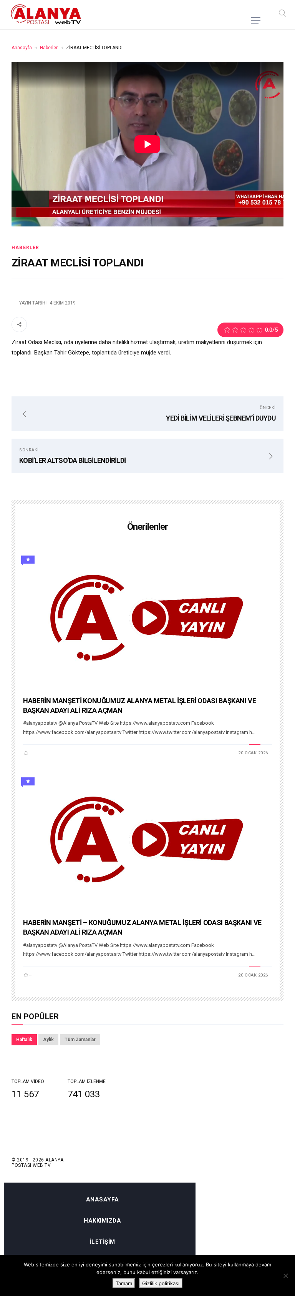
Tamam (124, 1283)
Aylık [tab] (48, 1039)
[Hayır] (285, 1275)
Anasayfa (22, 47)
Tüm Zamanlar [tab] (80, 1039)
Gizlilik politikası (160, 1283)
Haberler (49, 47)
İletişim (102, 1242)
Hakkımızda (102, 1221)
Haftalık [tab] (24, 1039)
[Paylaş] (19, 324)
